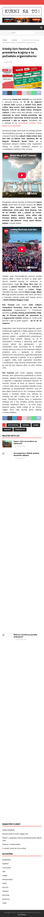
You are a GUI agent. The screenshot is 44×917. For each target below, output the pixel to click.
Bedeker (5, 863)
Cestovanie (6, 867)
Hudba (4, 875)
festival (26, 425)
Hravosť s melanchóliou (11, 844)
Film (4, 871)
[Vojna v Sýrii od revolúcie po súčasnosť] (7, 443)
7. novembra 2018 (20, 639)
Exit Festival (13, 425)
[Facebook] (20, 2)
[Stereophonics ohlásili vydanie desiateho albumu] (7, 540)
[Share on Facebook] (4, 93)
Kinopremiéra (7, 879)
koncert (7, 430)
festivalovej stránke (26, 123)
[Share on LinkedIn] (14, 93)
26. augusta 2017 (20, 458)
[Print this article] (29, 93)
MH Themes (22, 915)
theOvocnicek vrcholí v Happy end (15, 834)
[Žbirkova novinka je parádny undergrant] (7, 722)
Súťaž (4, 903)
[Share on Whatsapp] (34, 93)
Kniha (4, 883)
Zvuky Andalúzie (8, 830)
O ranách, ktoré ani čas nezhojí (14, 848)
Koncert (5, 887)
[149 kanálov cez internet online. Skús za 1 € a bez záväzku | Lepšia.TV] (22, 21)
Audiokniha (6, 860)
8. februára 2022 (20, 446)
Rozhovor (6, 899)
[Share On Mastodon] (38, 93)
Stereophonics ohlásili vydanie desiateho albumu (26, 454)
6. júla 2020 (8, 62)
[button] (40, 27)
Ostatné (5, 891)
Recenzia (5, 895)
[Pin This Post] (19, 93)
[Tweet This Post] (9, 93)
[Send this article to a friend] (24, 93)
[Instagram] (24, 2)
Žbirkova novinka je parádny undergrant (25, 636)
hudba (35, 425)
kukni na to (20, 430)
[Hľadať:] (22, 33)
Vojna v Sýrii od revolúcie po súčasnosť (25, 442)
